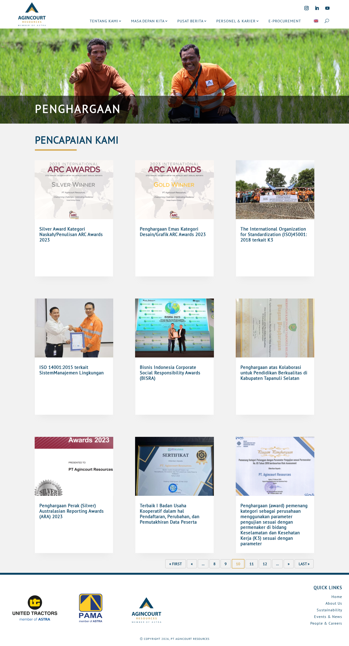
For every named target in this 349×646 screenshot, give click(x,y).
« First (175, 563)
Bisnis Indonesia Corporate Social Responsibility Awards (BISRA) (170, 372)
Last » (304, 563)
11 (252, 563)
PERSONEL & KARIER (236, 21)
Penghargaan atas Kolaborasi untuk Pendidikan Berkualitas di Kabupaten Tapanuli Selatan (274, 372)
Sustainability (329, 609)
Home (336, 596)
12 (265, 563)
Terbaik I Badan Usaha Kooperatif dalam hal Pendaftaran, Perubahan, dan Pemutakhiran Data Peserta (169, 514)
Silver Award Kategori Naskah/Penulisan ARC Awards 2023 (71, 234)
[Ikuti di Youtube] (327, 8)
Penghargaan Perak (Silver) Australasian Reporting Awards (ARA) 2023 (71, 511)
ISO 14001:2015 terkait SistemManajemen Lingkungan (71, 370)
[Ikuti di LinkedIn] (317, 8)
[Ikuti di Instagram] (306, 8)
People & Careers (326, 623)
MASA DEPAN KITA (148, 21)
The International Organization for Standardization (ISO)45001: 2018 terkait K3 (274, 234)
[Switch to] (316, 21)
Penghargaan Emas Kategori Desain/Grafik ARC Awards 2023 (173, 231)
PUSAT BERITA (190, 21)
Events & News (328, 616)
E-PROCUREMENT (285, 21)
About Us (333, 603)
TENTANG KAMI (104, 21)
